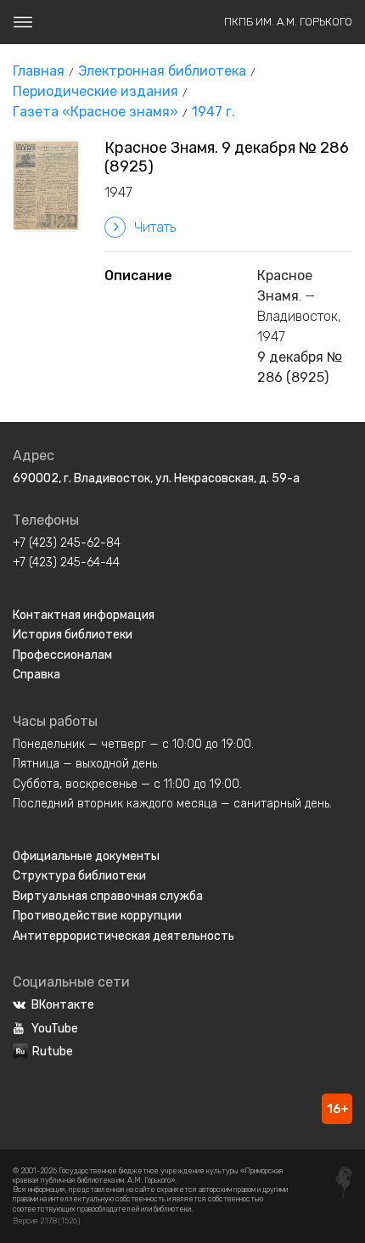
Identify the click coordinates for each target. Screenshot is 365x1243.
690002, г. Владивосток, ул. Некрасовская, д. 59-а (156, 478)
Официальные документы (86, 856)
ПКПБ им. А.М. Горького (288, 21)
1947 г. (213, 112)
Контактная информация (83, 615)
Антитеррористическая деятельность (123, 936)
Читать (155, 227)
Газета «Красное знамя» (95, 112)
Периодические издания (95, 91)
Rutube (52, 1051)
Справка (36, 674)
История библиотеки (72, 634)
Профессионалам (62, 655)
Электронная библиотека (162, 71)
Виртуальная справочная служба (108, 896)
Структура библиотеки (79, 876)
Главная (39, 71)
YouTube (54, 1028)
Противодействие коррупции (97, 915)
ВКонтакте (62, 1005)
